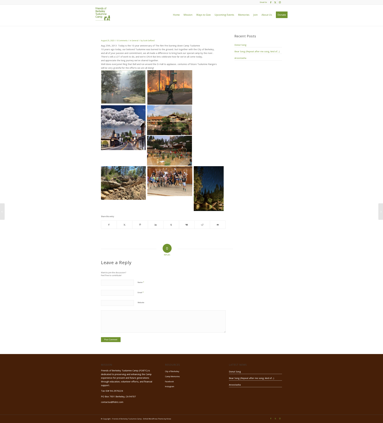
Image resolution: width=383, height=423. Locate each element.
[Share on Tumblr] (171, 225)
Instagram (169, 386)
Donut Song (240, 44)
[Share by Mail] (217, 225)
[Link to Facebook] (271, 2)
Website (141, 302)
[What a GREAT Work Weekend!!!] (2, 211)
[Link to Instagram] (280, 2)
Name (141, 282)
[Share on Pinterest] (140, 225)
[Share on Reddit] (202, 225)
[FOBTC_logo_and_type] (103, 13)
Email (141, 292)
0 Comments (122, 40)
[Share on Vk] (186, 225)
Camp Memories (172, 376)
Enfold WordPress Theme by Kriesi (157, 419)
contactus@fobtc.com (112, 401)
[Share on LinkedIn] (155, 225)
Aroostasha (240, 57)
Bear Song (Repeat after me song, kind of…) (257, 51)
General (135, 40)
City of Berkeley (172, 371)
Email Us (263, 2)
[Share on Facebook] (109, 225)
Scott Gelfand (149, 40)
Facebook (169, 381)
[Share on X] (124, 225)
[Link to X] (275, 2)
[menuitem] (176, 14)
